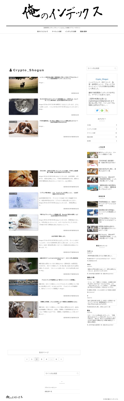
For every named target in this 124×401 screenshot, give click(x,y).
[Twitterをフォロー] (97, 110)
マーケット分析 (102, 133)
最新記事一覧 (48, 391)
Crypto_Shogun (102, 79)
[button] (115, 68)
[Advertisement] (62, 48)
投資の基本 (102, 137)
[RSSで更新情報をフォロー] (106, 110)
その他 (102, 125)
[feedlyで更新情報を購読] (102, 110)
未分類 (102, 141)
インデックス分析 (102, 129)
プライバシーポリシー (51, 387)
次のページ (44, 352)
